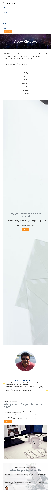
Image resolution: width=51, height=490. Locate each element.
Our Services (5, 12)
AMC (4, 15)
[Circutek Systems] (9, 3)
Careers (4, 23)
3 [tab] (27, 460)
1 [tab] (23, 460)
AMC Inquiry (8, 421)
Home (4, 7)
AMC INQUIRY (7, 31)
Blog (4, 25)
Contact (4, 28)
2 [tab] (25, 460)
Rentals (4, 17)
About (4, 10)
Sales (4, 20)
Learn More (25, 229)
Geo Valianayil (13, 487)
